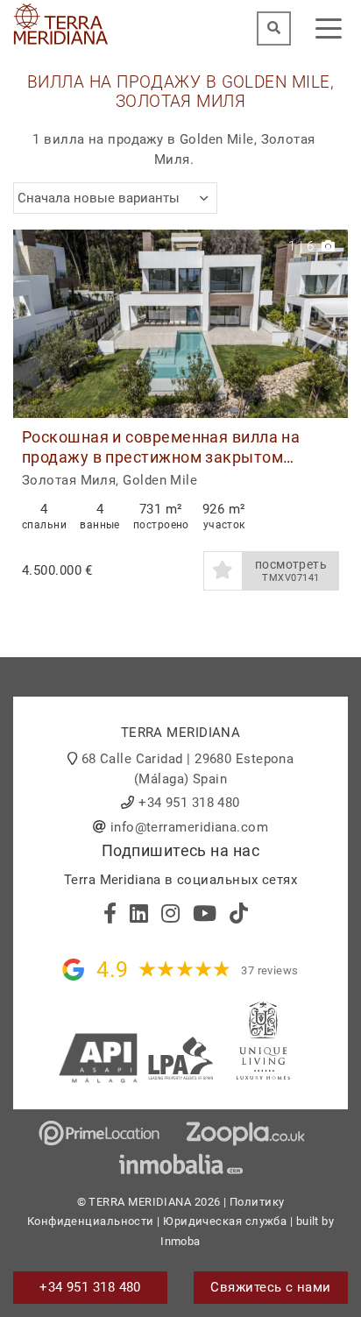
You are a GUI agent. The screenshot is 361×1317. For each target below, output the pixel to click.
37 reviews (270, 970)
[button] (328, 324)
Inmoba (180, 1241)
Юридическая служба (225, 1221)
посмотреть (291, 570)
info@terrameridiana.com (189, 827)
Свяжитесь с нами (270, 1287)
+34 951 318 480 (189, 803)
